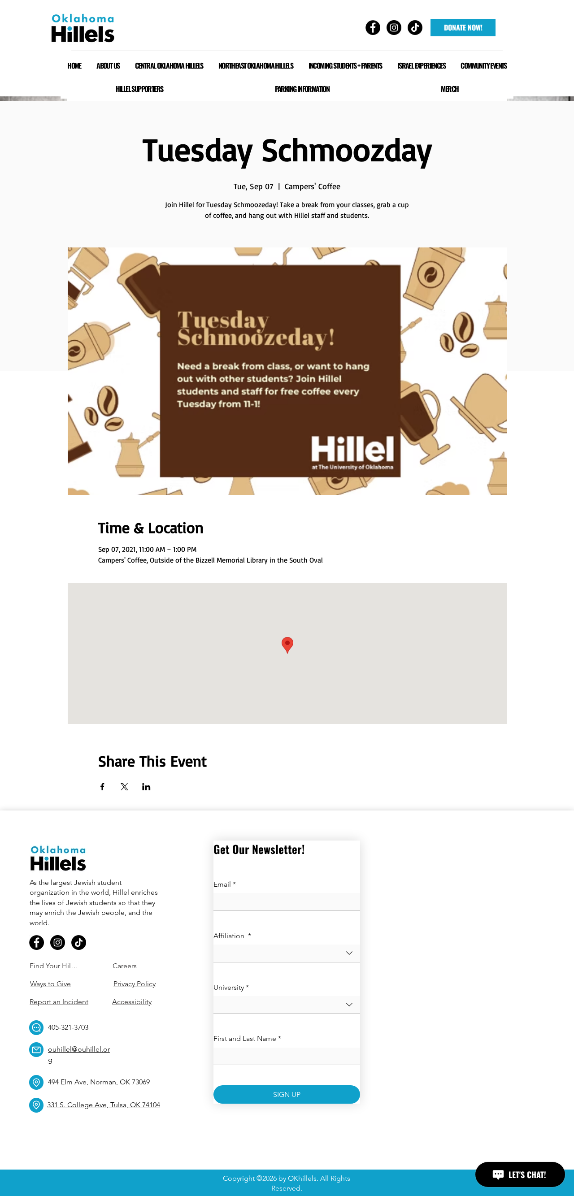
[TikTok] (78, 942)
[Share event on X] (124, 786)
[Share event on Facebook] (102, 786)
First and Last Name (247, 1038)
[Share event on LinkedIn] (146, 786)
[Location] (36, 1082)
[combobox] (286, 953)
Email (224, 884)
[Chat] (36, 1027)
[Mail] (36, 1049)
